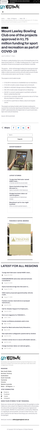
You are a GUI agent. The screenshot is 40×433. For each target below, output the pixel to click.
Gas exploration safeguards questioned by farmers (19, 333)
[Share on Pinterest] (28, 128)
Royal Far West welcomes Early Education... (16, 327)
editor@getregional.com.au (21, 419)
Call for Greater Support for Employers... (15, 309)
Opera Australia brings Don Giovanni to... (15, 286)
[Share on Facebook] (13, 128)
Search (20, 139)
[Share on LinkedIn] (23, 128)
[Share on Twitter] (18, 128)
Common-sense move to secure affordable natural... (19, 339)
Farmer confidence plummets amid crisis (15, 321)
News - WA (22, 18)
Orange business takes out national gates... (16, 346)
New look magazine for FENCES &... (14, 315)
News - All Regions (12, 18)
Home (2, 18)
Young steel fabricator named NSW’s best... (16, 272)
